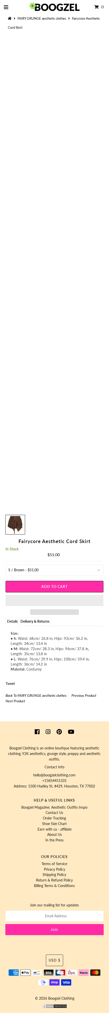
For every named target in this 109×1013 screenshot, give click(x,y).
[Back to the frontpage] (10, 18)
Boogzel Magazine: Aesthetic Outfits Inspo (54, 807)
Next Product (15, 701)
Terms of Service (54, 864)
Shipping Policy (54, 875)
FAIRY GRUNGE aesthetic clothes (41, 18)
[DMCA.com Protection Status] (54, 1007)
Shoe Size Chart (54, 824)
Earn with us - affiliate (54, 829)
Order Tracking (54, 818)
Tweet (10, 684)
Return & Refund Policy (54, 880)
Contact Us (54, 813)
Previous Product (83, 695)
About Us (54, 835)
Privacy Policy (54, 869)
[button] (54, 600)
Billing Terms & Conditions (54, 886)
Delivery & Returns (35, 621)
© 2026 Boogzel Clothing (54, 998)
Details (12, 621)
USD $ (54, 960)
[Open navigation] (6, 7)
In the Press (54, 840)
